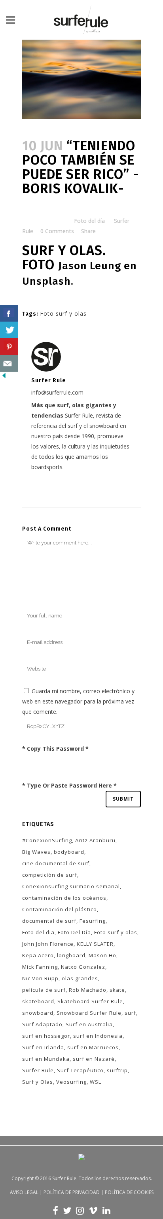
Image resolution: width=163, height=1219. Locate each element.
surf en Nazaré (94, 1058)
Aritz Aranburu (95, 840)
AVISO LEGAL (24, 1192)
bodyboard (69, 851)
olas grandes (80, 978)
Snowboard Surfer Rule (89, 1012)
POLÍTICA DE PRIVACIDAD (72, 1192)
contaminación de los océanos (64, 897)
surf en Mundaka (46, 1058)
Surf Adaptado (42, 1024)
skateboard (38, 1001)
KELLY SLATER (95, 943)
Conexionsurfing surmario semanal (71, 886)
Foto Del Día (74, 932)
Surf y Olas (37, 1081)
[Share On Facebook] (9, 313)
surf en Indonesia (98, 1035)
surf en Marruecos (93, 1047)
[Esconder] (4, 377)
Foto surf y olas (63, 313)
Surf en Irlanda (43, 1047)
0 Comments (57, 231)
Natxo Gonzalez (83, 966)
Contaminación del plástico (59, 909)
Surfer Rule (38, 1070)
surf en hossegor (46, 1035)
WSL (95, 1081)
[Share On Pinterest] (9, 346)
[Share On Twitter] (9, 330)
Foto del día (89, 220)
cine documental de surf (55, 863)
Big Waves (36, 851)
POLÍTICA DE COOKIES (129, 1192)
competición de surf (49, 874)
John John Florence (48, 943)
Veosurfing (71, 1081)
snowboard (37, 1012)
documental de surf (49, 920)
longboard (71, 955)
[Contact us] (9, 363)
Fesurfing (93, 920)
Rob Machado (87, 989)
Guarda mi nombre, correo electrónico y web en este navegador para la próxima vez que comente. (78, 701)
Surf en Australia (89, 1024)
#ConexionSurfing (47, 840)
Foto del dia (38, 932)
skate (117, 989)
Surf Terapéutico (80, 1070)
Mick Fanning (40, 966)
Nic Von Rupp (40, 978)
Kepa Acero (38, 955)
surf (130, 1012)
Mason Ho (102, 955)
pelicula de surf (44, 989)
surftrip (117, 1070)
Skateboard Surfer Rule (90, 1001)
